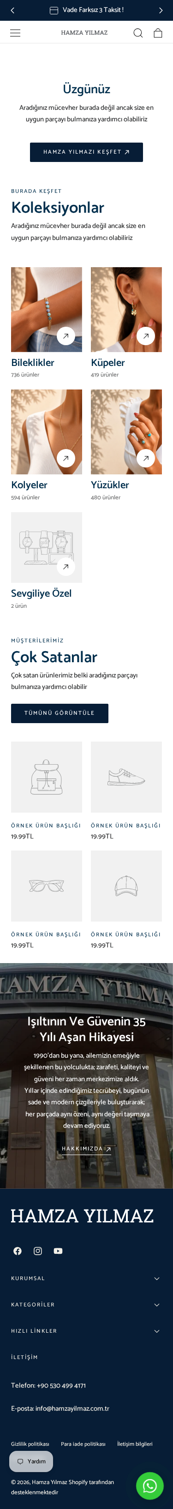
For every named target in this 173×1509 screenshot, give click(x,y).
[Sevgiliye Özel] (46, 547)
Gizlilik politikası (30, 1444)
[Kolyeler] (46, 431)
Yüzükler (110, 485)
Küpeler (108, 362)
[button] (15, 33)
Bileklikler (32, 362)
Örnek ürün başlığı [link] (46, 826)
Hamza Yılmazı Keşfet (82, 152)
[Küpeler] (126, 309)
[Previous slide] (12, 10)
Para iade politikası (83, 1444)
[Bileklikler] (46, 309)
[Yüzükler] (126, 431)
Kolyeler (29, 485)
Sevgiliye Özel (41, 593)
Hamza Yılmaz (49, 1482)
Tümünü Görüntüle (59, 713)
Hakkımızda (82, 1149)
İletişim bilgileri (135, 1444)
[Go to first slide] (160, 10)
